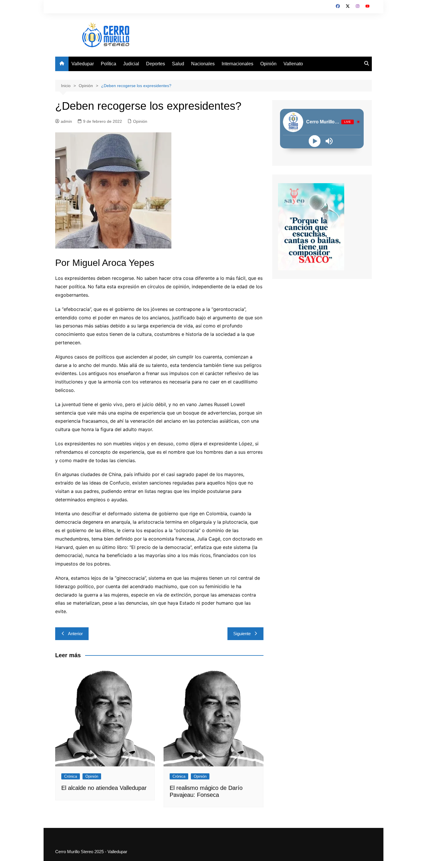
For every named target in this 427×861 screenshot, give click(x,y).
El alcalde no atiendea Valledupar (104, 788)
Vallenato (293, 63)
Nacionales (203, 63)
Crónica (70, 776)
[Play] (314, 141)
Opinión (268, 63)
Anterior (75, 633)
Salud (178, 63)
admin (66, 121)
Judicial (131, 63)
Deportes (155, 63)
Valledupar (82, 63)
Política (108, 63)
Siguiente (242, 633)
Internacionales (237, 63)
